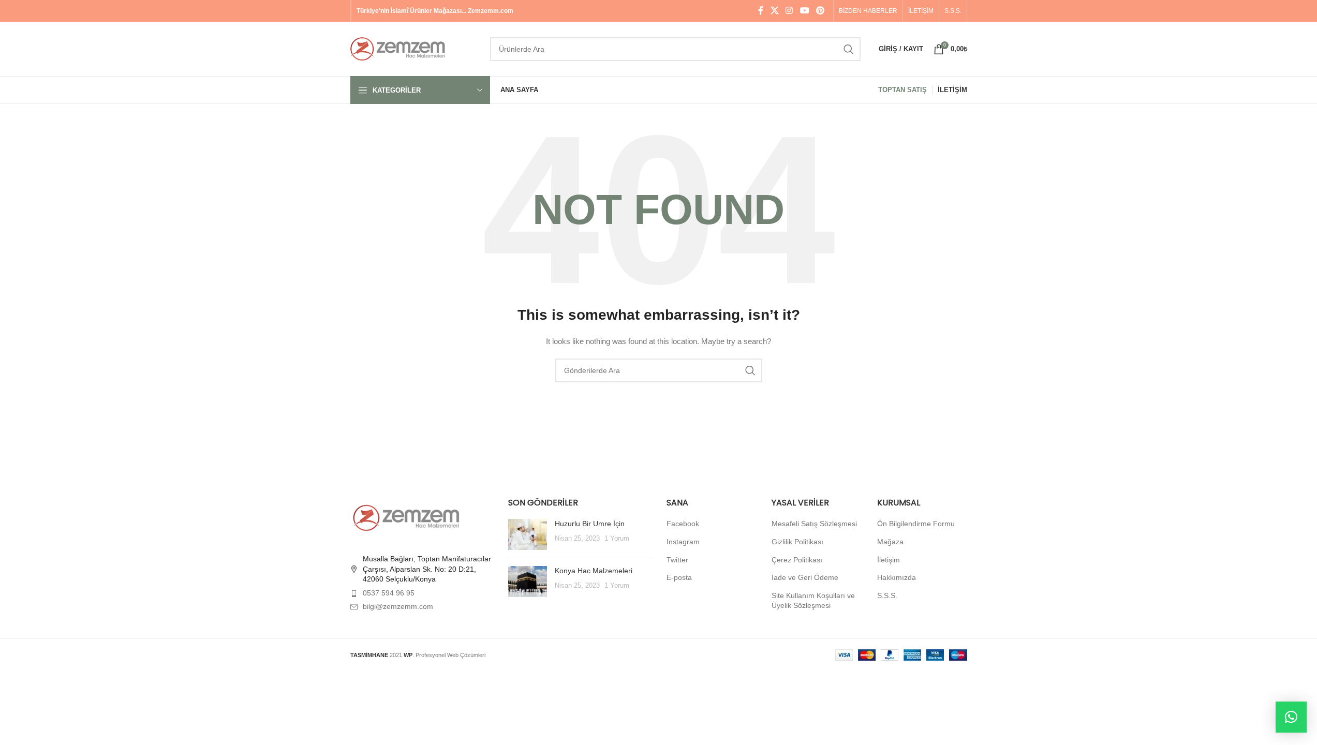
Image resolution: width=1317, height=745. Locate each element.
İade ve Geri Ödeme (805, 577)
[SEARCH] (849, 49)
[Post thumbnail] (527, 534)
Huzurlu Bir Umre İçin (590, 523)
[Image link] (407, 517)
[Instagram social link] (789, 11)
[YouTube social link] (804, 11)
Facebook (683, 523)
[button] (1291, 717)
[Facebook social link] (760, 11)
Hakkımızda (896, 577)
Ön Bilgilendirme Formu (916, 523)
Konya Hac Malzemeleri (593, 571)
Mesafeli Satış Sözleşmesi (814, 523)
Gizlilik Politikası (797, 542)
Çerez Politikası (797, 560)
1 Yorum (616, 538)
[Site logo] (415, 48)
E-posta (679, 577)
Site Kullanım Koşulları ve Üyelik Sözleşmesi (813, 600)
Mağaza (890, 542)
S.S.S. (887, 595)
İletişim (888, 560)
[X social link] (774, 11)
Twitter (677, 560)
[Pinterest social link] (819, 11)
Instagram (683, 542)
